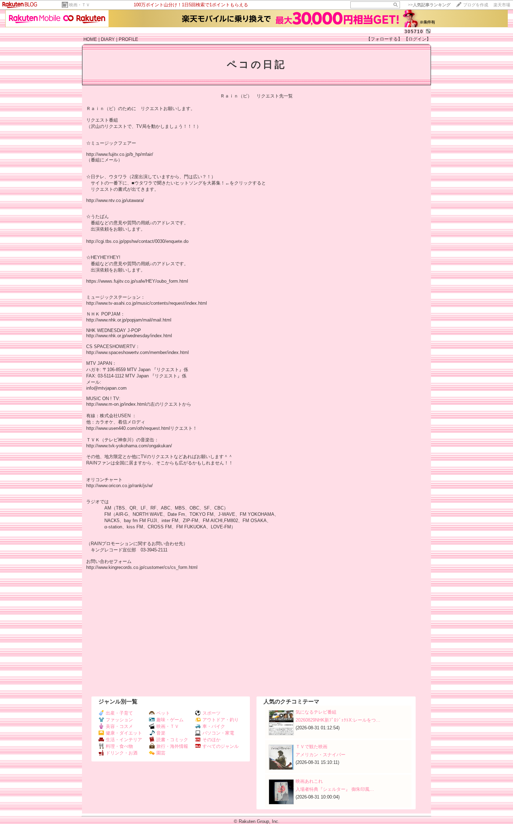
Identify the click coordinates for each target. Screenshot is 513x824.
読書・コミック (172, 739)
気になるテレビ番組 (316, 712)
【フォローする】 (384, 39)
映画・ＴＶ (79, 4)
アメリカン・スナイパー (320, 754)
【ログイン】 (417, 39)
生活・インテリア (124, 739)
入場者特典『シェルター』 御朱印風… (335, 789)
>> (429, 4)
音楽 (160, 733)
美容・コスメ (119, 726)
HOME (90, 39)
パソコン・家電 (218, 733)
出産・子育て (119, 713)
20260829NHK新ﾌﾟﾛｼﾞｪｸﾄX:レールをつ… (338, 720)
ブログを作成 (475, 4)
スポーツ (211, 713)
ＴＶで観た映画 (311, 746)
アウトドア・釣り (220, 719)
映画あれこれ (309, 781)
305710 (413, 31)
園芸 (160, 753)
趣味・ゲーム (170, 719)
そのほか (211, 739)
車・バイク (213, 726)
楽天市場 (501, 4)
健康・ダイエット (124, 733)
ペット (163, 713)
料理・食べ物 (119, 746)
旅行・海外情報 (172, 746)
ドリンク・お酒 (121, 753)
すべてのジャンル (220, 746)
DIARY (108, 39)
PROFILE (128, 39)
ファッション (119, 719)
